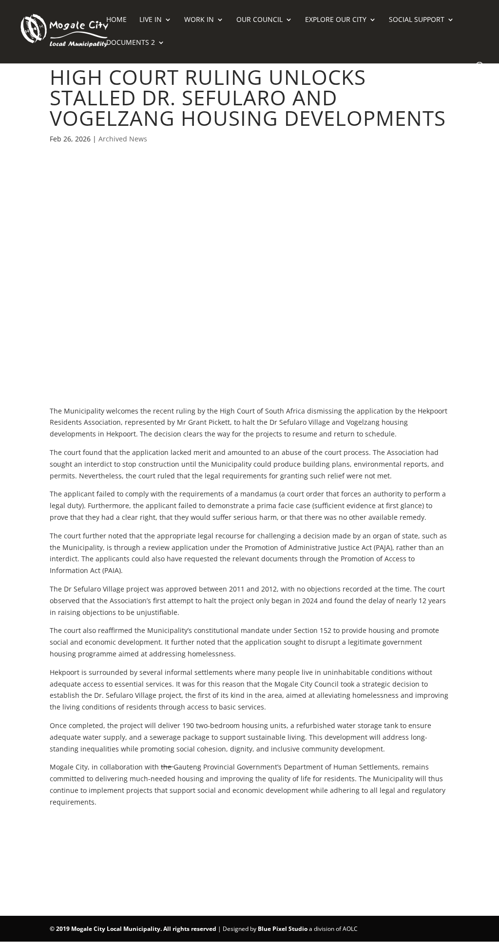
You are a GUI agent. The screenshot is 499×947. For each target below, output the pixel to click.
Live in (150, 20)
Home (116, 20)
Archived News (122, 138)
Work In (199, 20)
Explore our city (335, 20)
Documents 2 (130, 43)
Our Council (259, 20)
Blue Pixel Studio (282, 929)
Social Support (416, 20)
